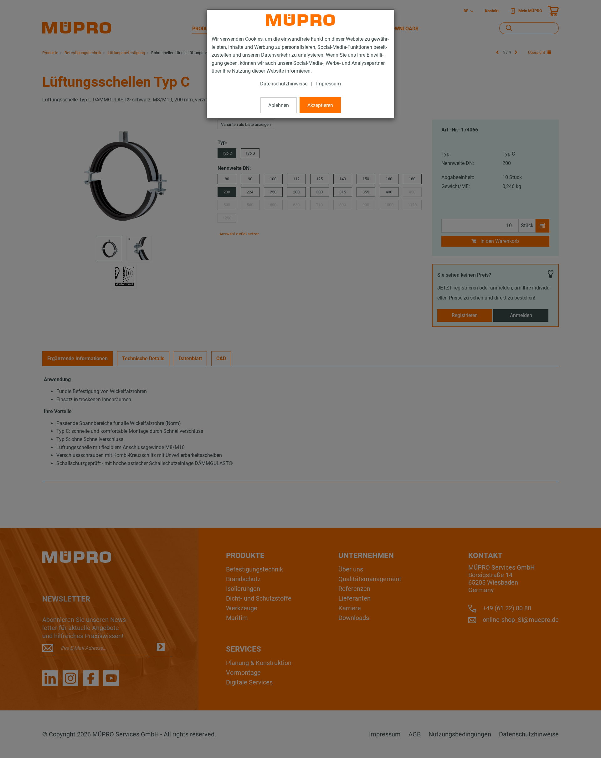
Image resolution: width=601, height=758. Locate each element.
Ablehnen (278, 105)
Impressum (328, 84)
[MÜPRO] (300, 20)
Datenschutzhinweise (283, 84)
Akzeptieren (320, 105)
